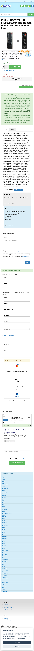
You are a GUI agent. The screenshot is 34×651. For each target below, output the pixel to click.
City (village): (7, 315)
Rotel (3, 557)
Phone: (6, 283)
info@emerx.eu (7, 1)
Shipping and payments (9, 609)
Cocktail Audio (5, 493)
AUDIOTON (5, 485)
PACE (3, 548)
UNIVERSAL (5, 582)
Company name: (8, 339)
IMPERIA (4, 522)
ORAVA (4, 547)
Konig (3, 527)
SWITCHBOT (5, 570)
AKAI (3, 481)
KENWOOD (5, 525)
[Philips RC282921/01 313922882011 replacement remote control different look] (9, 40)
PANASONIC (5, 550)
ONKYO (4, 545)
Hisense (4, 515)
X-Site (3, 587)
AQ (3, 483)
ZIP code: (6, 321)
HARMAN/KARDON (6, 513)
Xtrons (3, 589)
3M (3, 476)
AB (3, 477)
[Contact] (21, 6)
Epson (3, 502)
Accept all (17, 642)
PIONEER (4, 554)
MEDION (4, 538)
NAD (3, 543)
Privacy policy (7, 606)
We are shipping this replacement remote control (24, 50)
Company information (8, 336)
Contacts (6, 604)
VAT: (5, 350)
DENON (4, 497)
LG (3, 531)
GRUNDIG (4, 509)
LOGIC (3, 532)
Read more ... (5, 60)
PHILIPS (4, 552)
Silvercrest (4, 564)
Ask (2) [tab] (12, 130)
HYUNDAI (4, 518)
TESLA (4, 577)
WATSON (4, 586)
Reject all (17, 646)
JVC (3, 524)
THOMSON (5, 579)
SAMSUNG (5, 559)
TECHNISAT (5, 575)
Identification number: (9, 345)
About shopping (7, 620)
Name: (5, 297)
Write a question (18, 189)
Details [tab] (5, 130)
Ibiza (3, 520)
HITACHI (4, 516)
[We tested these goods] (28, 54)
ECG (3, 501)
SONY (3, 566)
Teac (3, 572)
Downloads (6, 617)
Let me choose (21, 638)
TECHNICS (5, 573)
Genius (4, 508)
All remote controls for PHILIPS (25, 87)
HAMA (3, 511)
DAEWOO (4, 495)
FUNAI (3, 506)
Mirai (3, 540)
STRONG (4, 568)
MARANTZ (4, 536)
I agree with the (11, 251)
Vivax (3, 584)
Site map (6, 618)
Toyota (3, 580)
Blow (3, 490)
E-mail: (6, 277)
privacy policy (15, 251)
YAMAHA (4, 591)
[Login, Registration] (24, 6)
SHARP (4, 563)
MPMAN (4, 541)
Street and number (8, 309)
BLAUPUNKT (5, 488)
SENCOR (4, 561)
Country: (6, 327)
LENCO (4, 529)
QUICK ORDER (10, 70)
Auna (3, 486)
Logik (3, 534)
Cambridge (4, 492)
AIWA (3, 479)
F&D (3, 504)
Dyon (3, 499)
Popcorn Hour (5, 556)
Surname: (6, 303)
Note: (17, 449)
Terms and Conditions (9, 607)
